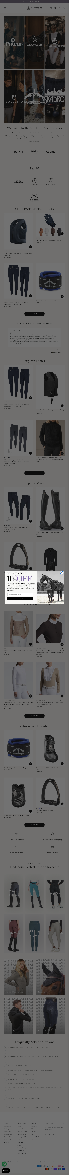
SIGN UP (20, 598)
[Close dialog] (61, 572)
